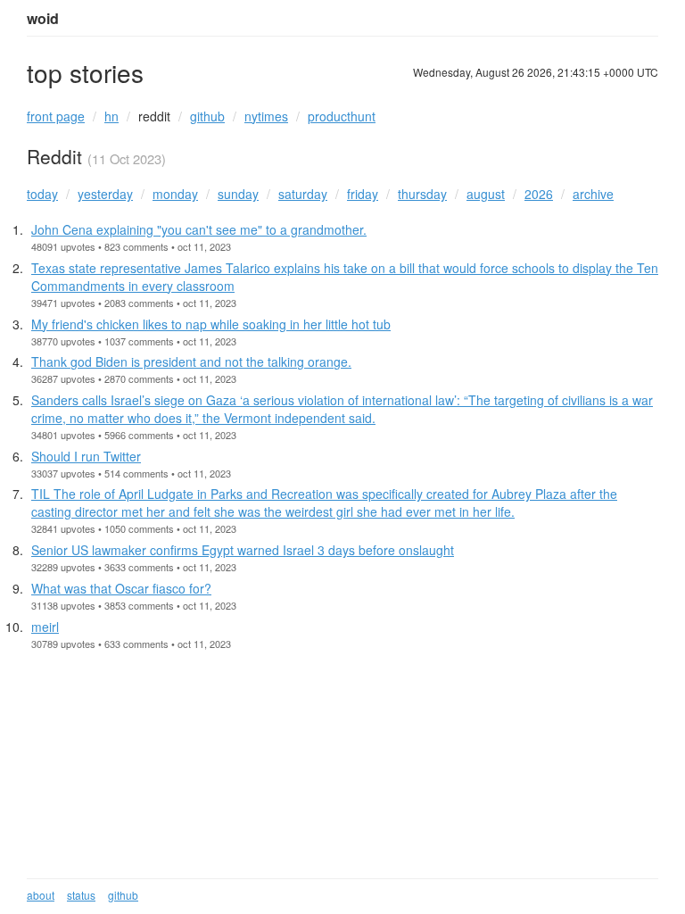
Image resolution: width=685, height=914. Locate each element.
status (81, 894)
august (485, 194)
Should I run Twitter (86, 456)
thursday (422, 194)
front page (56, 116)
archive (593, 194)
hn (111, 116)
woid (43, 19)
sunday (238, 194)
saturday (302, 194)
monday (175, 194)
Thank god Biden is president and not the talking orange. (191, 361)
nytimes (266, 116)
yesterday (105, 194)
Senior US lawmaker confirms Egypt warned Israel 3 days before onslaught (242, 550)
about (40, 894)
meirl (45, 627)
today (42, 194)
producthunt (342, 116)
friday (362, 194)
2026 (538, 194)
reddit (154, 116)
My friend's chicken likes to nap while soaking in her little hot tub (211, 324)
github (207, 116)
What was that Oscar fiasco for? (121, 588)
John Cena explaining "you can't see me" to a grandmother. (199, 229)
